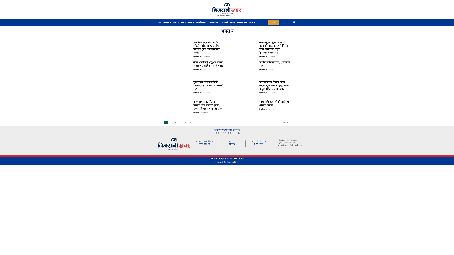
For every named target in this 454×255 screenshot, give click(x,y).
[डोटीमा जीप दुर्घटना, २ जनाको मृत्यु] (243, 69)
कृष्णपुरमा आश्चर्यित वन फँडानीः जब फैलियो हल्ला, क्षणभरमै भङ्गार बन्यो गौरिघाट (208, 105)
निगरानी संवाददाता (197, 56)
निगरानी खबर (196, 112)
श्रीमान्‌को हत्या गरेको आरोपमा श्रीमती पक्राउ (274, 104)
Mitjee (236, 162)
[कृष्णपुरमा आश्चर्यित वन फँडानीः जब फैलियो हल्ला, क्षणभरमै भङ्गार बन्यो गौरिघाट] (177, 109)
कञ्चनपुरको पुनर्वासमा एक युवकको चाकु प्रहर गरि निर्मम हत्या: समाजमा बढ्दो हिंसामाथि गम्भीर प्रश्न (273, 48)
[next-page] (190, 122)
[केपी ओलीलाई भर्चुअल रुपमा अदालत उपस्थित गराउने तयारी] (177, 69)
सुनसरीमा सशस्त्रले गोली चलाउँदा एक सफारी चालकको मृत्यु (208, 85)
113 (185, 122)
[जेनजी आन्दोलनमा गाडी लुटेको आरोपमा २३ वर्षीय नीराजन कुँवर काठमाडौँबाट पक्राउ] (177, 49)
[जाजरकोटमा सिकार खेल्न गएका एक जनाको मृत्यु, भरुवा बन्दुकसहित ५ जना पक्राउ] (243, 89)
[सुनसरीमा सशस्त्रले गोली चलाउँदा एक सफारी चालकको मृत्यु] (177, 89)
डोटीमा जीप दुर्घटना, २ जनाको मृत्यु (274, 64)
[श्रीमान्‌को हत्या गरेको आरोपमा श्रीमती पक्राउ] (243, 109)
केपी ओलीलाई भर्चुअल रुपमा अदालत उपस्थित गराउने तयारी (208, 64)
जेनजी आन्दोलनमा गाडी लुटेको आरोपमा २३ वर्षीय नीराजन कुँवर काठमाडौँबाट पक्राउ (206, 48)
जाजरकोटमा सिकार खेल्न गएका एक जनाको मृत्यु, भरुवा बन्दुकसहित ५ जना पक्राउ (274, 85)
